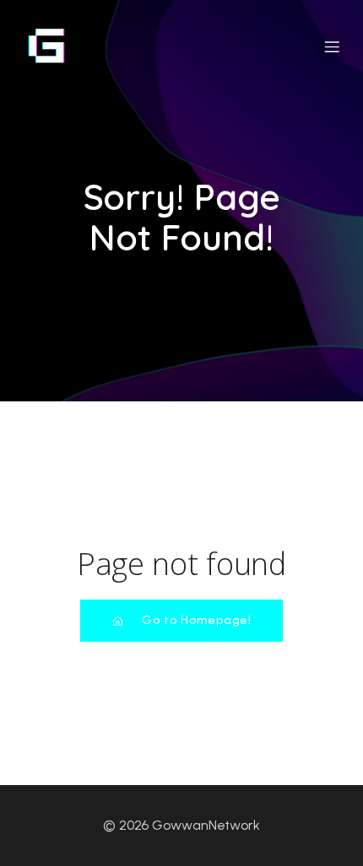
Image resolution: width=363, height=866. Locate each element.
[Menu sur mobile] (331, 46)
